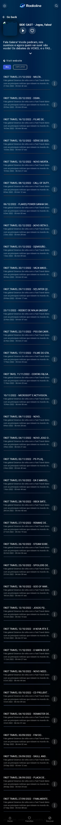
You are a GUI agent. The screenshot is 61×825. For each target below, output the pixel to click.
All (7, 67)
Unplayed (20, 67)
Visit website (14, 60)
